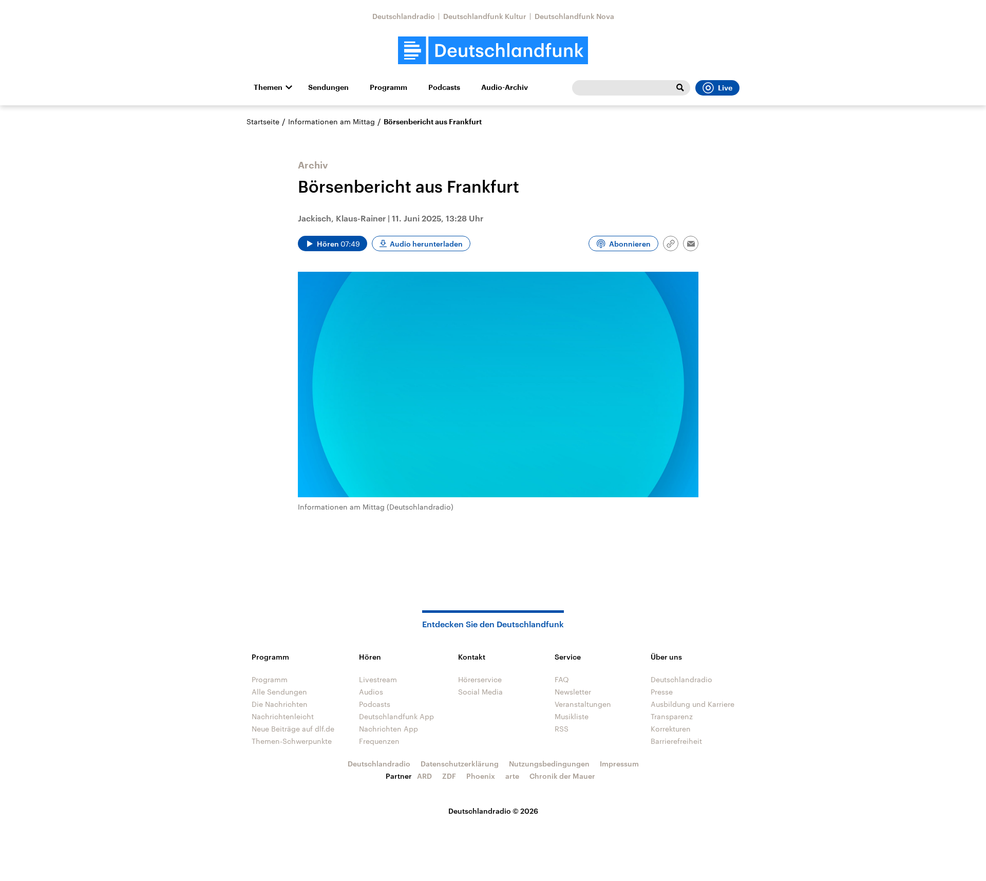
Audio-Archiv (504, 87)
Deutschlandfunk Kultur (484, 16)
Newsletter (573, 691)
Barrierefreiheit (676, 741)
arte (512, 776)
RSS (561, 728)
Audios (371, 691)
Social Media (480, 691)
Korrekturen (671, 728)
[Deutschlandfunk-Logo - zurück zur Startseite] (493, 50)
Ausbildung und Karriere (692, 704)
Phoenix (480, 776)
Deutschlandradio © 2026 (493, 811)
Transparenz (672, 716)
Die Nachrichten (280, 704)
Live (725, 87)
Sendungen (328, 87)
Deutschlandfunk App (396, 716)
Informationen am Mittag (331, 121)
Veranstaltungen (583, 704)
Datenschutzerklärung (460, 763)
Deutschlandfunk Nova (574, 16)
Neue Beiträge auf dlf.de (293, 728)
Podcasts (444, 87)
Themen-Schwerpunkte (292, 741)
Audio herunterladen (426, 243)
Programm (388, 87)
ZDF (449, 776)
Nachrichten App (388, 728)
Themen (268, 87)
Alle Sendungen (279, 691)
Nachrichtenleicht (283, 716)
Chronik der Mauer (562, 776)
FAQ (562, 679)
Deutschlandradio (403, 16)
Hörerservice (480, 679)
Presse (662, 691)
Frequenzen (379, 741)
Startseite (262, 121)
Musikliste (572, 716)
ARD (424, 776)
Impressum (619, 763)
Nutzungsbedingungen (549, 763)
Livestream (378, 679)
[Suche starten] (680, 88)
